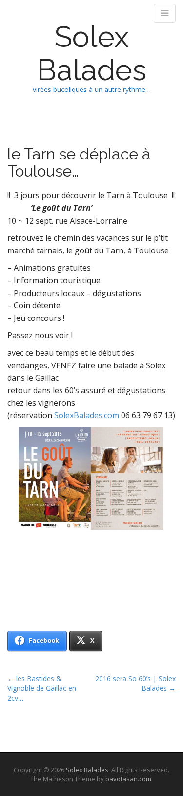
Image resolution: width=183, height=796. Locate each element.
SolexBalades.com (86, 415)
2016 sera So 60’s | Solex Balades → (135, 683)
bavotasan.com (128, 778)
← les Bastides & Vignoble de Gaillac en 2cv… (41, 688)
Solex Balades (91, 53)
